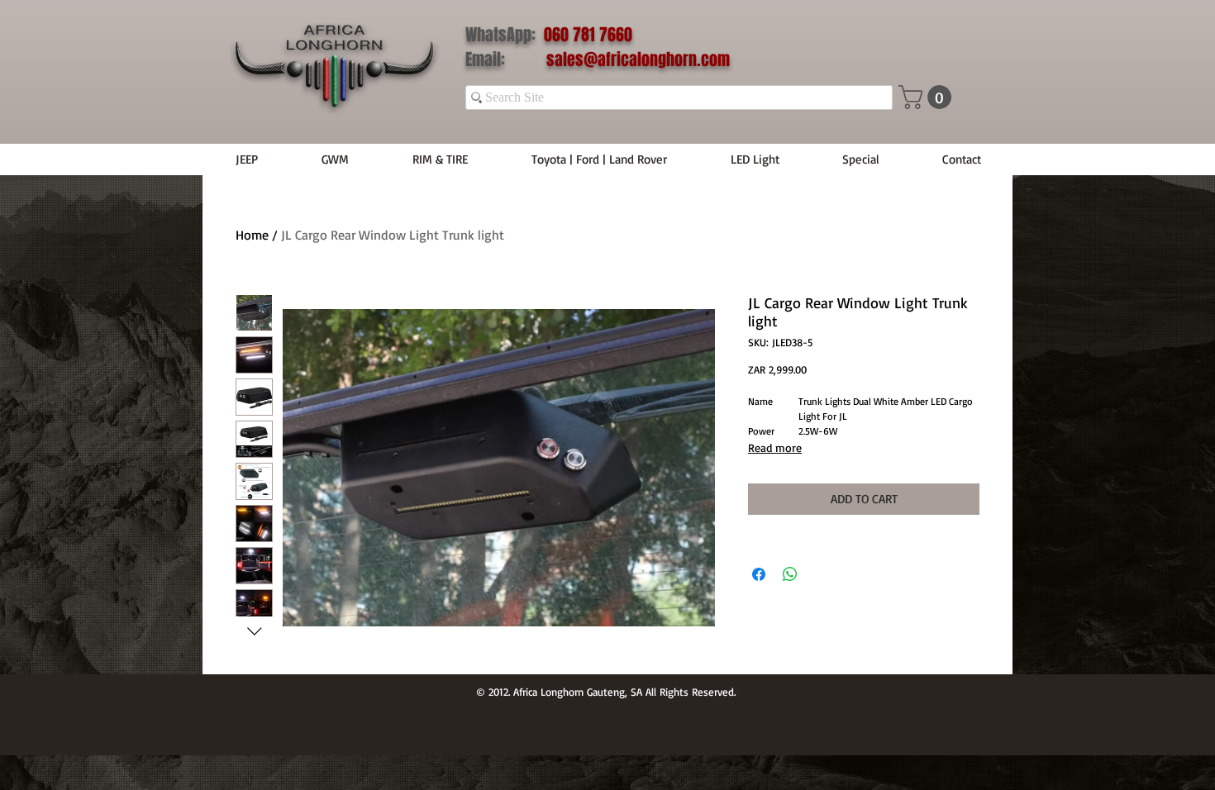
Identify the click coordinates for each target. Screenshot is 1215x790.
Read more (775, 447)
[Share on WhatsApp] (790, 574)
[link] (927, 97)
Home (252, 234)
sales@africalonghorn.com (638, 59)
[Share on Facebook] (759, 574)
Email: (505, 59)
